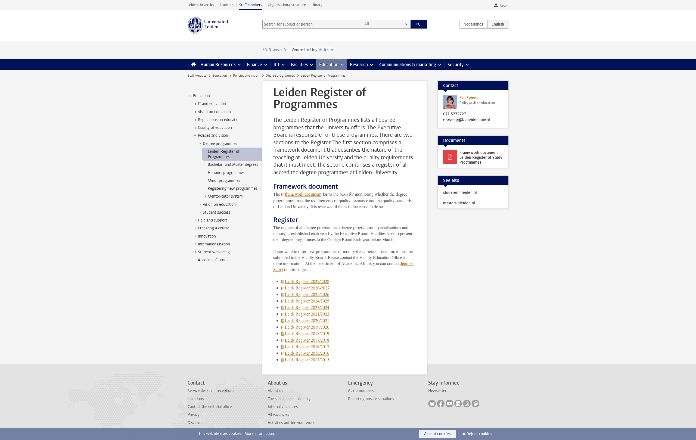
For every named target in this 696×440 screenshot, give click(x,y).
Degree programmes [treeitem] (220, 143)
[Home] (192, 64)
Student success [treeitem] (216, 212)
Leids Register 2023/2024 (307, 307)
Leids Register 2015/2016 (307, 353)
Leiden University (201, 4)
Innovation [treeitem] (207, 236)
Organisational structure (287, 4)
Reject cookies (479, 433)
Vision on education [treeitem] (214, 111)
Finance (254, 64)
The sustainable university (289, 398)
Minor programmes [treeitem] (224, 180)
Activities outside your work (291, 422)
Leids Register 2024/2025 (307, 301)
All (366, 24)
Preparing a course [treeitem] (213, 228)
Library (317, 4)
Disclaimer (196, 422)
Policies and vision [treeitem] (213, 135)
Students (227, 4)
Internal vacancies (283, 406)
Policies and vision (246, 75)
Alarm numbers (361, 390)
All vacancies (278, 414)
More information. (259, 433)
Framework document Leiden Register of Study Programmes (480, 157)
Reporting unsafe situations (371, 398)
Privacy (194, 414)
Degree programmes (280, 75)
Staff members (250, 4)
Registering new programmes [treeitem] (232, 188)
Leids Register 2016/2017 (307, 346)
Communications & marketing (407, 64)
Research (359, 64)
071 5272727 (454, 114)
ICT (276, 64)
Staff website (197, 75)
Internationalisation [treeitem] (214, 244)
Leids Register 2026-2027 (307, 288)
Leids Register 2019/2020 (307, 327)
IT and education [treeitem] (212, 103)
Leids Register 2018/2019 (307, 333)
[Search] (419, 24)
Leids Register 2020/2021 (307, 320)
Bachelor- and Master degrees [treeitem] (233, 164)
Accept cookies (437, 433)
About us (275, 390)
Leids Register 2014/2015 (307, 359)
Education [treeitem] (201, 95)
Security (456, 64)
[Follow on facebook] (441, 403)
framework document (303, 194)
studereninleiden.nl (460, 192)
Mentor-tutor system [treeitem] (225, 196)
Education (328, 64)
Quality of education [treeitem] (215, 127)
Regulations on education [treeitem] (219, 119)
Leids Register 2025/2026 (307, 294)
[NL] (473, 24)
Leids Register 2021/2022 (307, 314)
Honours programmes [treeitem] (226, 172)
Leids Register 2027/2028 (307, 281)
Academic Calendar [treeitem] (214, 260)
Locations (196, 398)
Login (504, 5)
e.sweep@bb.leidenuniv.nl (466, 119)
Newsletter (437, 390)
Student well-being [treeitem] (214, 252)
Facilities (299, 64)
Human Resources (217, 64)
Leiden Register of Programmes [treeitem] (224, 154)
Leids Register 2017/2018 (307, 340)
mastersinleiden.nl (459, 203)
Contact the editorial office (210, 406)
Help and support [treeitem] (212, 220)
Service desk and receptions (211, 390)
